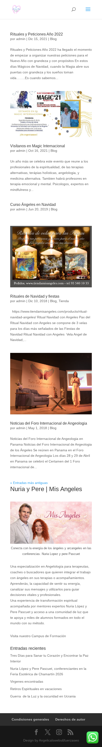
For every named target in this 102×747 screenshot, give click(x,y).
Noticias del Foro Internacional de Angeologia (48, 423)
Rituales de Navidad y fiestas (34, 296)
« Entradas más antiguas (29, 483)
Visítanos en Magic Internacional (37, 146)
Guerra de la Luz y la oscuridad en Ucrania (43, 696)
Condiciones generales (30, 719)
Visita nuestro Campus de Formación (38, 636)
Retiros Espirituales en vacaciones (36, 689)
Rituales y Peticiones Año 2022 (36, 34)
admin (20, 39)
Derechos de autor (70, 719)
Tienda (64, 301)
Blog (53, 39)
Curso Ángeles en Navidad (33, 205)
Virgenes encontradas (26, 681)
